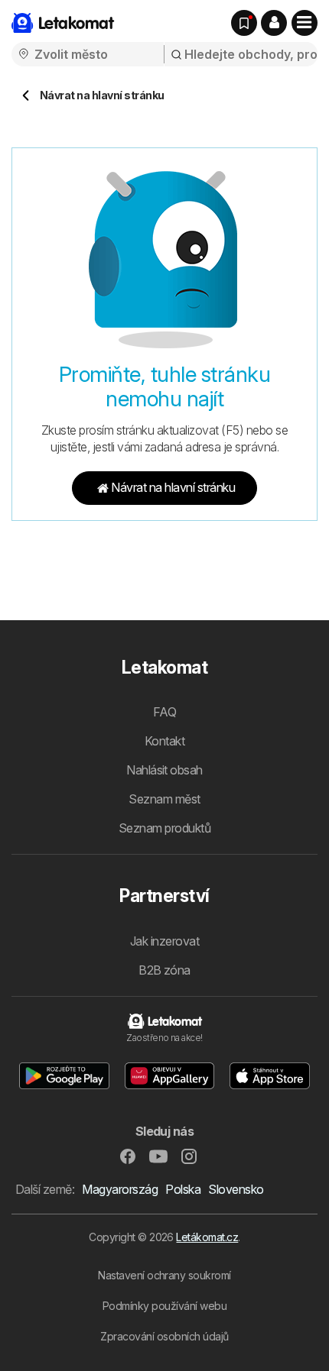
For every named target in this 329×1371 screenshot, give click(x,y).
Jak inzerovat (164, 941)
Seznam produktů (164, 828)
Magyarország (120, 1189)
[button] (274, 23)
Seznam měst (164, 799)
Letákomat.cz (207, 1236)
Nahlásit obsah (164, 770)
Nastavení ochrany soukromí (164, 1275)
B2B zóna (164, 970)
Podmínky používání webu (164, 1305)
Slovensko (235, 1189)
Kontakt (164, 741)
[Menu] (305, 23)
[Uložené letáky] (244, 23)
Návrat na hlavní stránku (173, 487)
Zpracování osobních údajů (164, 1336)
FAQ (164, 711)
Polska (182, 1189)
